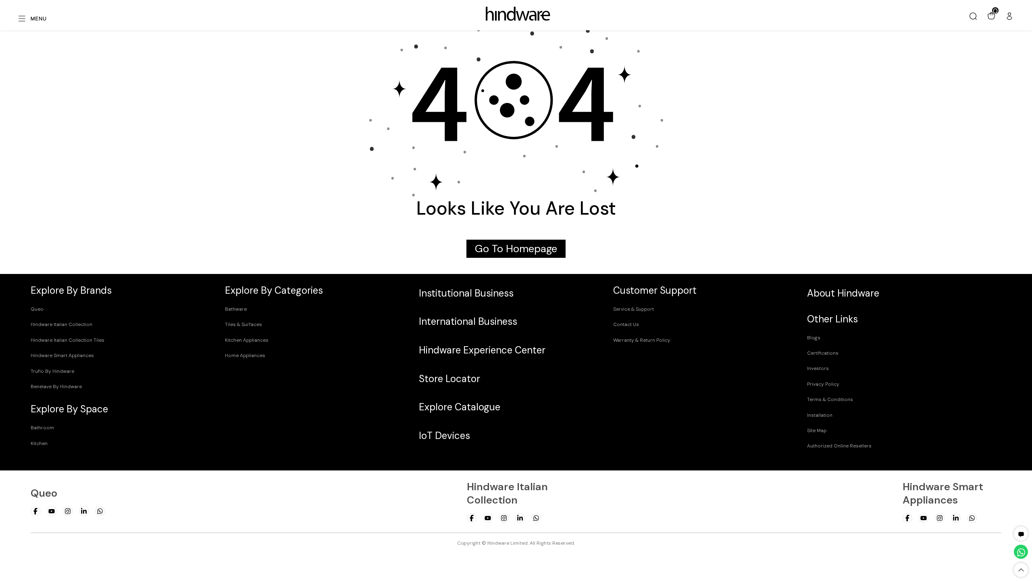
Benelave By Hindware (56, 386)
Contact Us (626, 324)
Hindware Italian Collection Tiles (67, 340)
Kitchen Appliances (246, 340)
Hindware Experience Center (482, 350)
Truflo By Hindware (52, 371)
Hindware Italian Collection (61, 324)
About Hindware (843, 293)
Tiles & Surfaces (243, 324)
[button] (1021, 533)
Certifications (822, 353)
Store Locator (449, 378)
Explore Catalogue (459, 407)
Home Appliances (245, 355)
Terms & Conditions (830, 399)
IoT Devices (444, 435)
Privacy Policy (823, 384)
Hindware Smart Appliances (62, 355)
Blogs (813, 337)
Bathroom (42, 427)
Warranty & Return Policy (641, 340)
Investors (818, 368)
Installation (819, 415)
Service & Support (633, 309)
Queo (37, 309)
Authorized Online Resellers (839, 446)
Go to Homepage (516, 248)
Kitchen (39, 443)
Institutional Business (466, 293)
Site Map (816, 430)
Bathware (236, 309)
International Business (468, 321)
